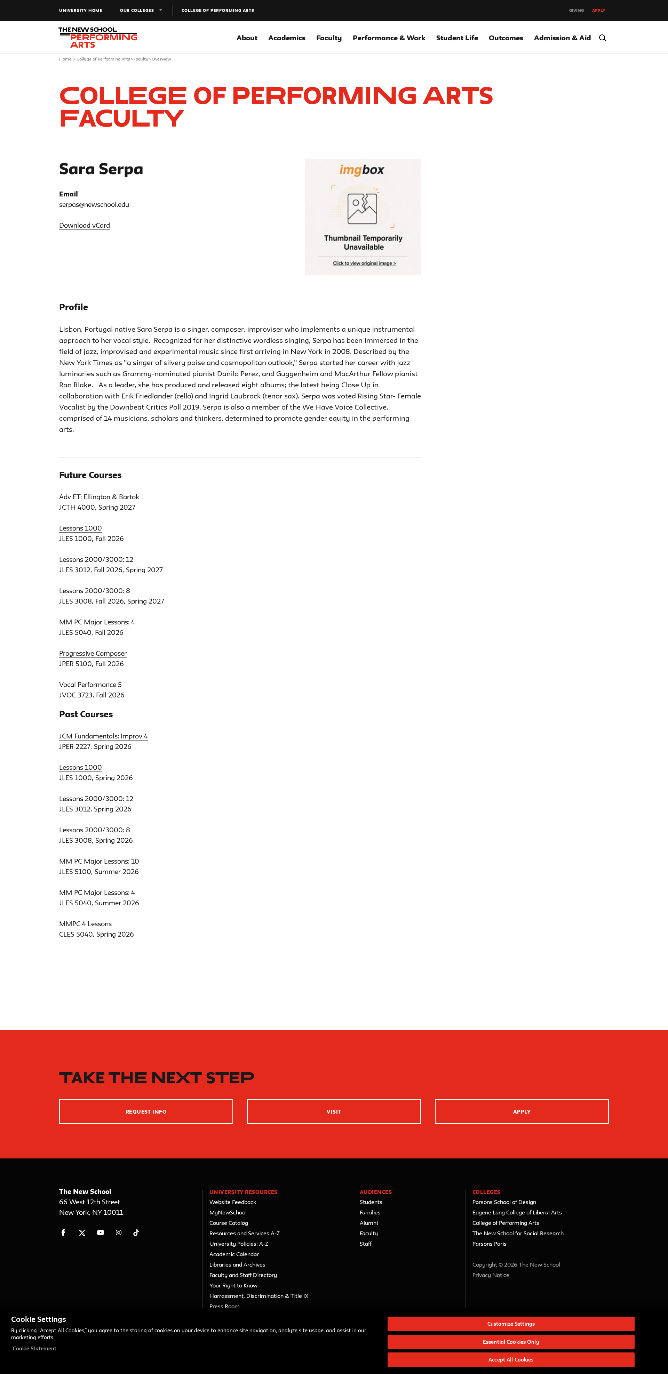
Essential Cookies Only (511, 1342)
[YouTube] (100, 1232)
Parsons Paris (489, 1243)
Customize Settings (511, 1324)
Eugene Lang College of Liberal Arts (517, 1212)
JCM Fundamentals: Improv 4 (103, 736)
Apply (598, 10)
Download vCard (84, 225)
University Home (81, 10)
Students (371, 1202)
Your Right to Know (233, 1285)
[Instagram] (118, 1232)
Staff (366, 1243)
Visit (334, 1112)
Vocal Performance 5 (90, 684)
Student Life (457, 38)
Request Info (146, 1112)
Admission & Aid (562, 38)
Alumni (369, 1223)
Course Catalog (228, 1223)
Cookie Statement (34, 1348)
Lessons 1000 (80, 528)
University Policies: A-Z (238, 1243)
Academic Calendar (234, 1254)
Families (370, 1212)
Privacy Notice (490, 1275)
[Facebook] (63, 1232)
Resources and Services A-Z (244, 1233)
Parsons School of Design (504, 1202)
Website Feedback (232, 1202)
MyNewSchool (228, 1212)
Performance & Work (389, 38)
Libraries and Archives (237, 1264)
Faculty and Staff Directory (243, 1275)
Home (65, 58)
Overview (161, 58)
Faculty (329, 38)
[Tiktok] (136, 1232)
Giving (576, 10)
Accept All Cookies (510, 1360)
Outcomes (506, 38)
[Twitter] (82, 1232)
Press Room (224, 1306)
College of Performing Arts (218, 10)
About (247, 38)
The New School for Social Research (518, 1233)
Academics (286, 38)
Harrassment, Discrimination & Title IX (259, 1296)
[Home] (100, 37)
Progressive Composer (93, 653)
